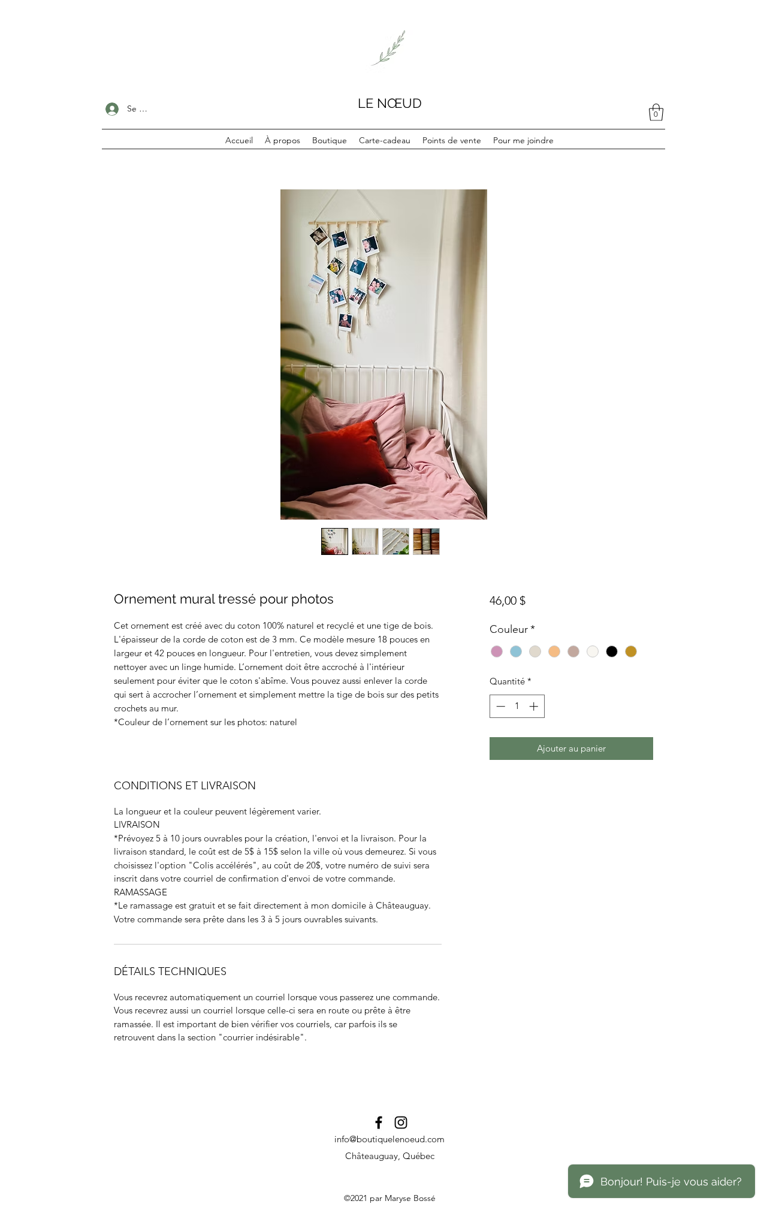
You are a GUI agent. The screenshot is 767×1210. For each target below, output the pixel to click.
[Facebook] (378, 1122)
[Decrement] (499, 706)
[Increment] (535, 706)
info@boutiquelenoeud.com (389, 1139)
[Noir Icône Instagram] (400, 1122)
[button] (656, 112)
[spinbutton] (517, 706)
